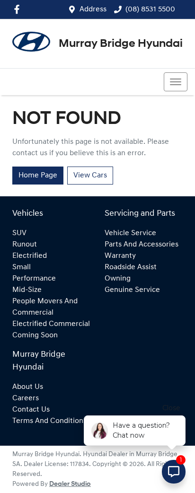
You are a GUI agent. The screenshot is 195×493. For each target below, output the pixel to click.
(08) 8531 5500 (150, 9)
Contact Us (31, 410)
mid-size (27, 290)
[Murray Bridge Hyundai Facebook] (18, 9)
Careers (25, 398)
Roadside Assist (131, 267)
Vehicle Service (130, 233)
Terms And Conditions (49, 421)
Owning (118, 278)
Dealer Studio (70, 484)
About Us (27, 387)
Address (93, 9)
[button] (175, 81)
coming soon (35, 335)
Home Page (37, 175)
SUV (19, 233)
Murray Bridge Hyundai (121, 44)
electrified (29, 256)
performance (34, 278)
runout (24, 244)
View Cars (90, 175)
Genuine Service (132, 290)
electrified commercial (51, 324)
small (21, 267)
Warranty (120, 256)
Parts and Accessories (141, 244)
